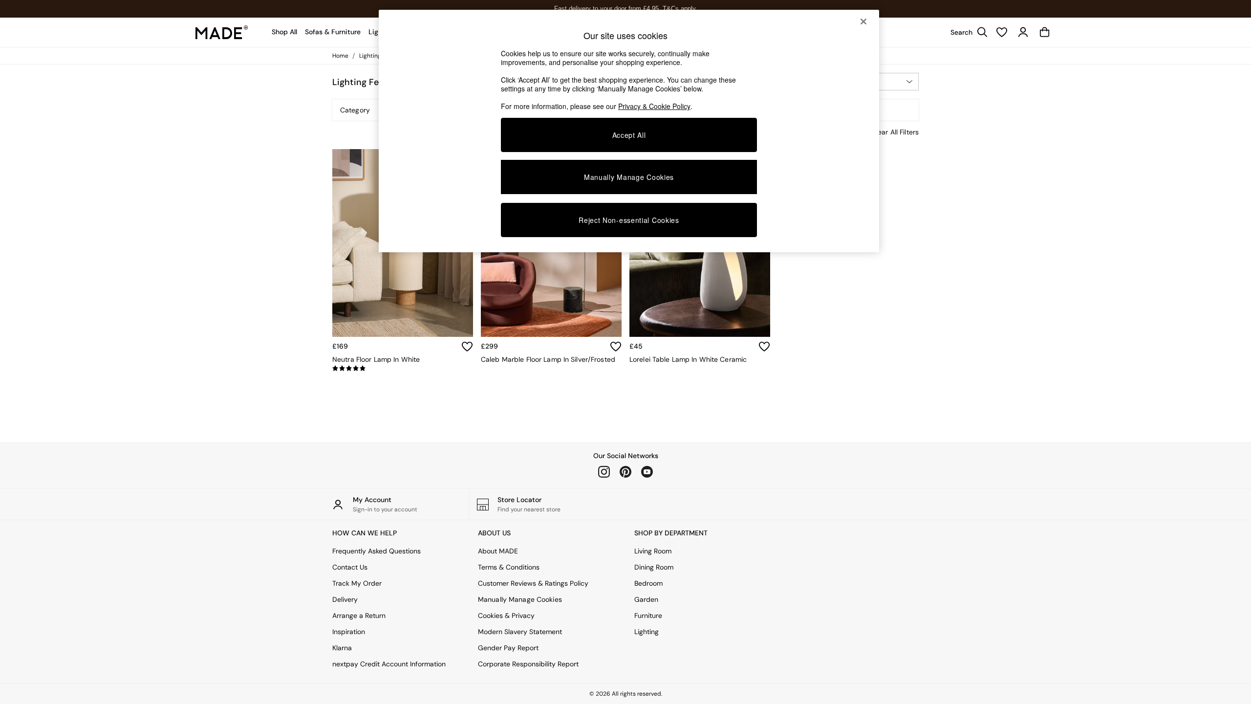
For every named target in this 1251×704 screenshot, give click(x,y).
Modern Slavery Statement (520, 631)
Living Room (652, 551)
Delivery (345, 599)
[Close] (863, 21)
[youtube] (647, 472)
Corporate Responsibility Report (528, 664)
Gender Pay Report (508, 647)
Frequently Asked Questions (376, 551)
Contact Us (349, 567)
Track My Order (357, 583)
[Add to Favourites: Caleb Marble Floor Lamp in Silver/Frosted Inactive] (616, 346)
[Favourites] (1002, 32)
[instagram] (604, 472)
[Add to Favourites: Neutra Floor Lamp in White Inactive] (467, 346)
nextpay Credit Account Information (389, 664)
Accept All (629, 135)
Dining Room (653, 567)
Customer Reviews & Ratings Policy (533, 583)
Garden (646, 599)
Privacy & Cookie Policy (654, 106)
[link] (966, 32)
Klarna (342, 647)
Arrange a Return (359, 615)
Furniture (648, 615)
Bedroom (648, 583)
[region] (629, 131)
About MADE (498, 551)
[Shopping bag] (1045, 32)
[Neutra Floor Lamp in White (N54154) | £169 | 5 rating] (402, 369)
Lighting (646, 631)
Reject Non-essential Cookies (629, 220)
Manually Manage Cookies (520, 599)
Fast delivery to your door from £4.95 (625, 8)
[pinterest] (625, 472)
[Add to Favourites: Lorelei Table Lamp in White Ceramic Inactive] (764, 346)
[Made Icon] (221, 32)
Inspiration (348, 631)
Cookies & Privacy (506, 615)
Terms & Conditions (508, 567)
